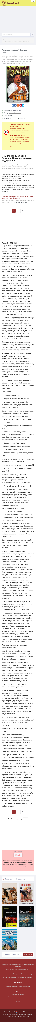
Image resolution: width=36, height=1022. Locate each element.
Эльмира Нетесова (15, 113)
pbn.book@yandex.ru (24, 986)
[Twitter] (23, 105)
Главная (5, 40)
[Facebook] (15, 105)
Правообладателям (18, 994)
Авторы (18, 999)
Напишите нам (9, 866)
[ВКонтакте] (13, 105)
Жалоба (18, 855)
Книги (11, 40)
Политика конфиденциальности (18, 997)
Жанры (18, 1001)
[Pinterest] (20, 105)
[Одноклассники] (18, 105)
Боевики (17, 40)
